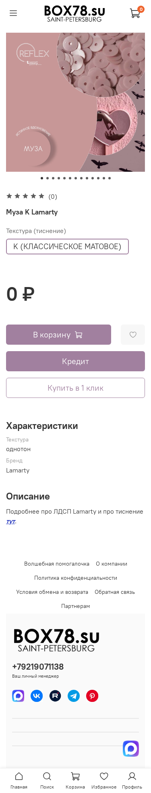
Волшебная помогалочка (56, 563)
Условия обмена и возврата (52, 591)
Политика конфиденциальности (75, 577)
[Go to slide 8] (81, 178)
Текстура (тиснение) (36, 231)
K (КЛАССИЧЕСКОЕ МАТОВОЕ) (67, 246)
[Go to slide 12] (104, 178)
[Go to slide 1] (42, 178)
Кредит (75, 361)
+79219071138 (38, 666)
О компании (111, 563)
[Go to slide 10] (92, 178)
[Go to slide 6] (70, 178)
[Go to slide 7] (75, 178)
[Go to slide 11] (98, 178)
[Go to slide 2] (47, 178)
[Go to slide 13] (109, 178)
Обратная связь (115, 591)
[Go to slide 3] (53, 178)
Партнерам (75, 606)
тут (10, 521)
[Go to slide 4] (59, 178)
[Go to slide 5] (64, 178)
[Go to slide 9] (87, 178)
